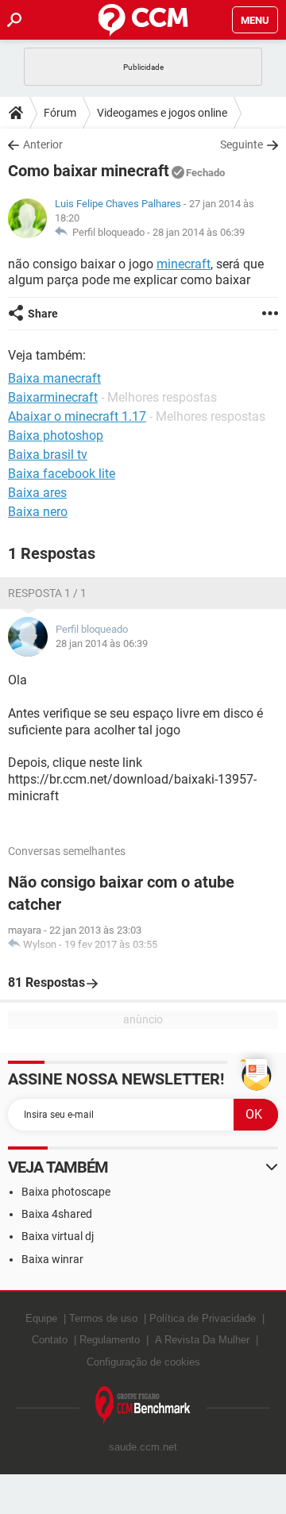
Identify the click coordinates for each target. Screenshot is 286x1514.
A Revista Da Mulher (202, 1340)
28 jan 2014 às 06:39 (199, 232)
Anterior (43, 144)
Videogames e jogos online (162, 112)
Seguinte (241, 144)
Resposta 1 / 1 (47, 593)
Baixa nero (38, 511)
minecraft (184, 264)
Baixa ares (37, 492)
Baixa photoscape (65, 1191)
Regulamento (109, 1340)
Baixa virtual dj (57, 1236)
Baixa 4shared (56, 1214)
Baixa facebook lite (61, 473)
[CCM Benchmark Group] (143, 1405)
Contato (50, 1340)
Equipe (41, 1318)
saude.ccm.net (143, 1447)
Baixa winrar (52, 1259)
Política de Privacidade (202, 1318)
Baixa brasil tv (47, 454)
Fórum (60, 112)
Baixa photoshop (55, 435)
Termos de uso (103, 1318)
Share (43, 313)
